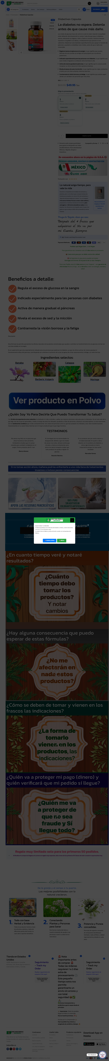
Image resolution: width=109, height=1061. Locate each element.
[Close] (88, 525)
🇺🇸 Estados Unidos (49, 540)
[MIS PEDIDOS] (102, 1055)
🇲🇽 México (61, 540)
